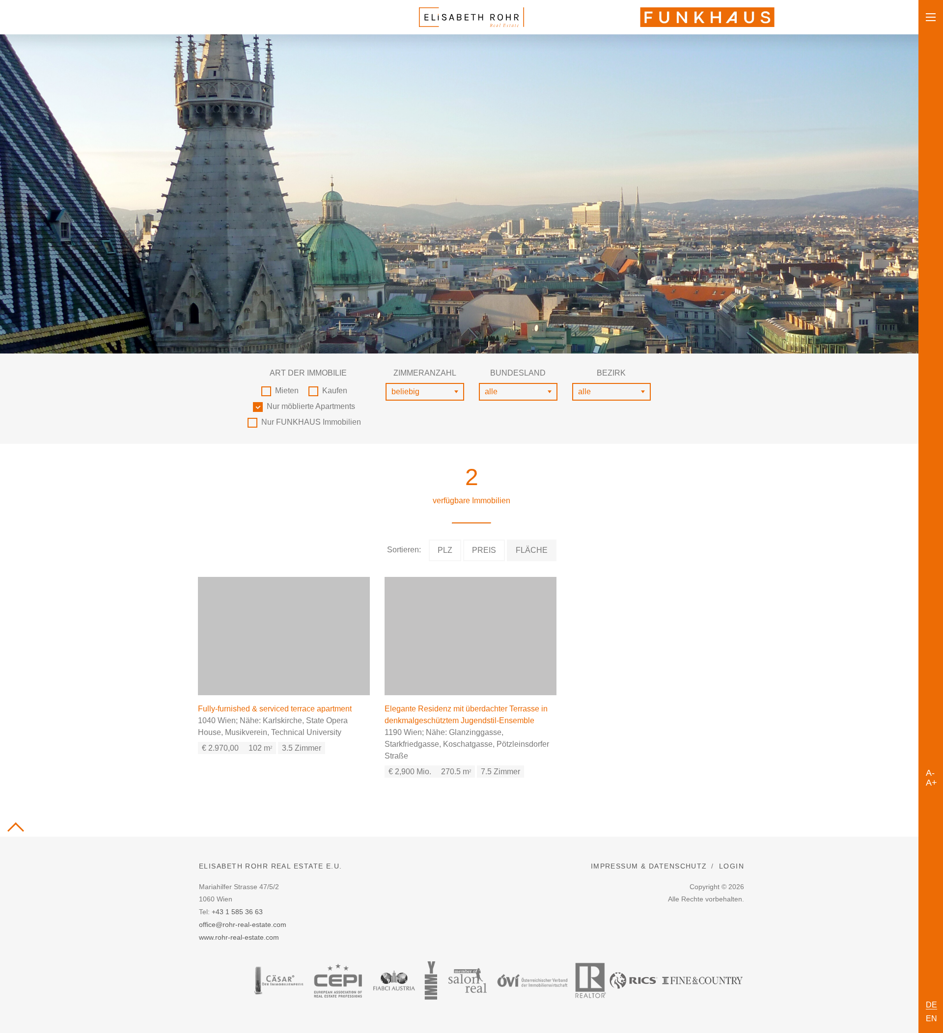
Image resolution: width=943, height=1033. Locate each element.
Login (731, 866)
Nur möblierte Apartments (311, 406)
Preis (484, 550)
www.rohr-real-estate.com (239, 937)
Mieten (287, 390)
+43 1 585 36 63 (237, 912)
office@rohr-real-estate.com (242, 924)
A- (930, 771)
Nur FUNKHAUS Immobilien (311, 422)
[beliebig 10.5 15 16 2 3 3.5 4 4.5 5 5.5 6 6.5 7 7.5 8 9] (425, 392)
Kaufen (334, 390)
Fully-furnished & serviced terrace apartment (275, 709)
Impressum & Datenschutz (649, 866)
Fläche (532, 550)
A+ (931, 781)
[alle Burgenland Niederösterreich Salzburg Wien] (518, 392)
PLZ (445, 550)
